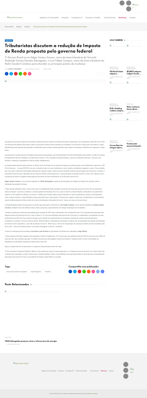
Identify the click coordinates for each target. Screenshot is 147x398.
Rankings (122, 18)
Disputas (65, 18)
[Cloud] (25, 74)
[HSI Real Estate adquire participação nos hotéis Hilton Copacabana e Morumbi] (120, 54)
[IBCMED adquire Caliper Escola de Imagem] (137, 54)
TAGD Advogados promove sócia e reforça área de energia (31, 341)
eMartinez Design (92, 393)
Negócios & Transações (49, 18)
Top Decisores (110, 18)
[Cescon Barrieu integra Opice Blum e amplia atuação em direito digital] (120, 128)
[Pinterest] (16, 74)
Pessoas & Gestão (92, 18)
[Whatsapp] (20, 74)
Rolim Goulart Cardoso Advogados (16, 271)
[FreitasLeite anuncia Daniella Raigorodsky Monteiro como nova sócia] (137, 128)
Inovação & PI (77, 18)
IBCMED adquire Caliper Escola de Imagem (134, 74)
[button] (93, 17)
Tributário (48, 271)
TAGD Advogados (36, 271)
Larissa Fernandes (15, 69)
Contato (132, 18)
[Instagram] (122, 2)
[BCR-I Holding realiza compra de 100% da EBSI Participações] (120, 91)
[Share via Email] (98, 74)
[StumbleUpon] (29, 74)
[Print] (102, 74)
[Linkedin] (128, 2)
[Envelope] (128, 8)
